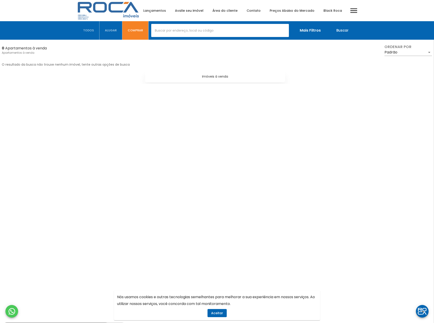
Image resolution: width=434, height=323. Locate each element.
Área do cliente (225, 10)
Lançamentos (154, 10)
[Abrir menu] (354, 10)
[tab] (88, 30)
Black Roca (332, 10)
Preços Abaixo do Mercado (292, 10)
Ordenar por (398, 47)
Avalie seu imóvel (189, 10)
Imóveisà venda (215, 76)
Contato (254, 10)
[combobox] (220, 30)
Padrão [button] (390, 52)
